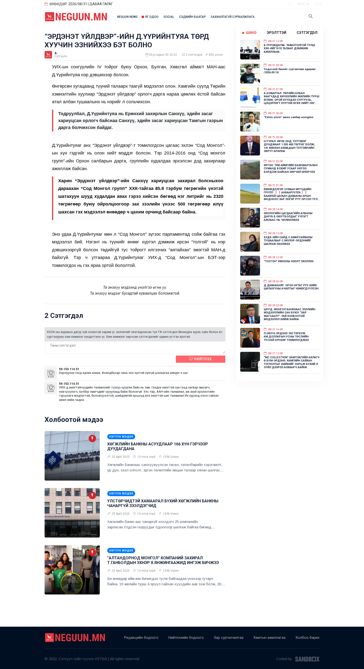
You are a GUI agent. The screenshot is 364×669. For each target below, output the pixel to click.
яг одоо (151, 17)
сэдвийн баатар (192, 17)
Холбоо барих (307, 637)
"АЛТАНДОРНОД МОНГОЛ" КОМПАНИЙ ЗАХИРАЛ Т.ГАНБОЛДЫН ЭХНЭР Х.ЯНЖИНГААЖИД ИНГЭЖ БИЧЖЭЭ (163, 560)
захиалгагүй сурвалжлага (233, 17)
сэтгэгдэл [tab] (307, 33)
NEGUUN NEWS (127, 17)
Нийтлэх (202, 359)
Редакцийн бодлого (141, 637)
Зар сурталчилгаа (228, 637)
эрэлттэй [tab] (276, 33)
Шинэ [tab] (251, 33)
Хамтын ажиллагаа (269, 637)
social (168, 17)
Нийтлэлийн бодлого (186, 637)
